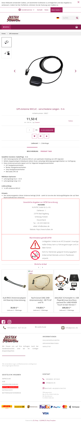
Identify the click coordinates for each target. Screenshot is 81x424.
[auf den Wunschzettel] (34, 136)
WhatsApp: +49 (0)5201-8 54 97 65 (55, 388)
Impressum (6, 379)
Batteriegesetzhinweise (11, 393)
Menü (6, 27)
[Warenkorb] (76, 27)
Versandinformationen (51, 343)
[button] (27, 9)
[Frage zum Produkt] (46, 136)
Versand (37, 122)
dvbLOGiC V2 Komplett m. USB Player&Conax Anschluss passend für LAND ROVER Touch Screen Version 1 (67, 301)
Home (3, 33)
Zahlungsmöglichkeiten (51, 340)
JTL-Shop (35, 420)
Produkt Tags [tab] (46, 151)
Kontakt (39, 10)
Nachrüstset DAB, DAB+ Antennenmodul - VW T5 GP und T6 (41, 300)
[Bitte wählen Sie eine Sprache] (58, 18)
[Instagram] (9, 322)
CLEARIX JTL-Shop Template (47, 420)
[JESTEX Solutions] (13, 19)
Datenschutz (7, 390)
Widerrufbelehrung (10, 384)
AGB (3, 381)
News (46, 10)
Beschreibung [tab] (32, 151)
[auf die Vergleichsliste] (40, 136)
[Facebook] (3, 322)
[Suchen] (77, 18)
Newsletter (47, 346)
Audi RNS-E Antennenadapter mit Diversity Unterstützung (14, 299)
